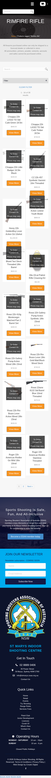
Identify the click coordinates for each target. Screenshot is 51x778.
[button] (25, 80)
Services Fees (25, 709)
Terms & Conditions (23, 762)
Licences (25, 721)
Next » (30, 486)
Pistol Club (25, 715)
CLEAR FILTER (25, 87)
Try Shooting (25, 703)
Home (13, 36)
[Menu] (32, 4)
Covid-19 (25, 723)
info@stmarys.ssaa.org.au (27, 675)
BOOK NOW (5, 777)
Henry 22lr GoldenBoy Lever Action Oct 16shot (14, 231)
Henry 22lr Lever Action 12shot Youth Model (37, 211)
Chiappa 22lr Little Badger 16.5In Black (13, 170)
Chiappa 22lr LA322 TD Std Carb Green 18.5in (13, 120)
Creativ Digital (32, 765)
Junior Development (25, 718)
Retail (25, 698)
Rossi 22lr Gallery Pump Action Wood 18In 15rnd (13, 361)
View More (14, 133)
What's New (25, 726)
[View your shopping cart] (43, 4)
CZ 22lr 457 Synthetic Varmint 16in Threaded (37, 180)
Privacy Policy (38, 762)
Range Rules (25, 706)
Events (25, 701)
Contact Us (25, 679)
